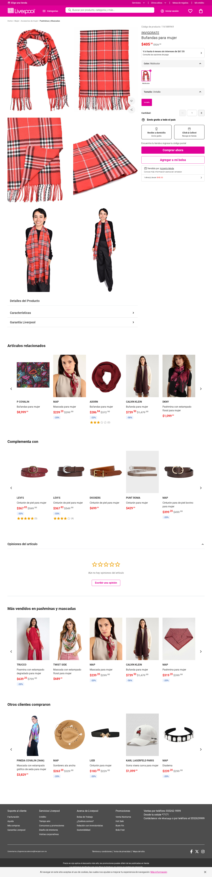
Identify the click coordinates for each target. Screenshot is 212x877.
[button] (11, 388)
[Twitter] (197, 851)
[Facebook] (191, 851)
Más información (159, 872)
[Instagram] (203, 851)
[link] (33, 384)
